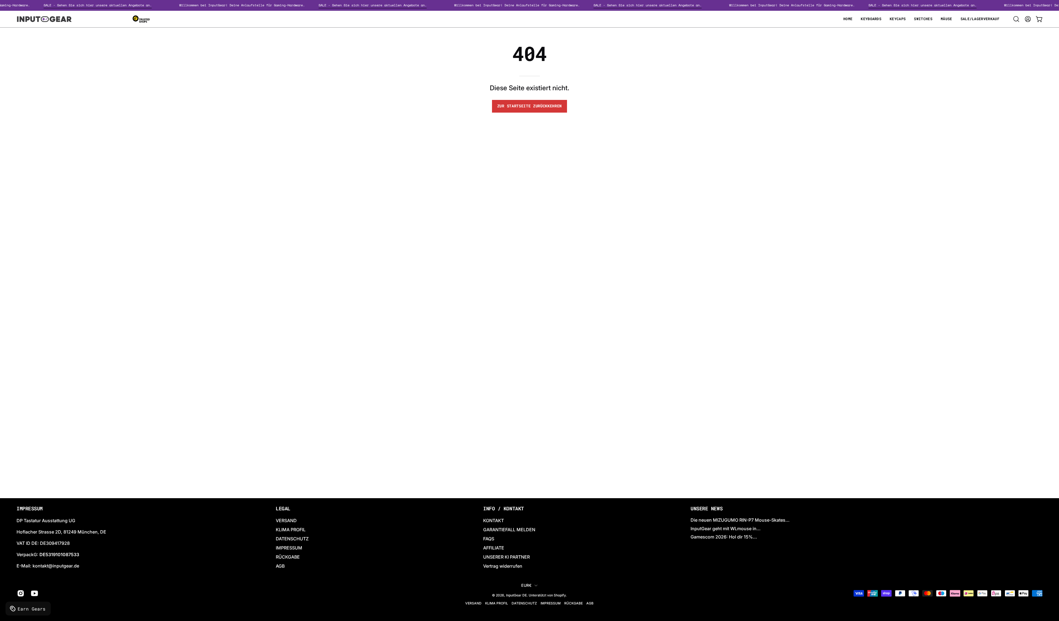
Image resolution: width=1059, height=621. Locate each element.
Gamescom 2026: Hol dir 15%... (724, 537)
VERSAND (286, 520)
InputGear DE (516, 595)
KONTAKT (493, 520)
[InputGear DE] (44, 19)
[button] (1016, 19)
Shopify (560, 595)
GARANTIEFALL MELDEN (509, 529)
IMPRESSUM (289, 548)
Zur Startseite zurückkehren (529, 106)
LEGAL (283, 509)
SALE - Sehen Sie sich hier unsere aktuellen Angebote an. (108, 5)
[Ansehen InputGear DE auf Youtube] (33, 593)
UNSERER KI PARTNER (506, 557)
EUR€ (526, 585)
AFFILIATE (493, 548)
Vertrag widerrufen (502, 566)
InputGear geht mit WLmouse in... (726, 528)
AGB (280, 566)
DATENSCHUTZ (292, 539)
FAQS (488, 539)
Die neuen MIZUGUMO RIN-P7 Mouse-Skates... (740, 520)
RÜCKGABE (288, 557)
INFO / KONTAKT (503, 509)
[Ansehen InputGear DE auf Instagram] (20, 593)
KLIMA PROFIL (291, 529)
